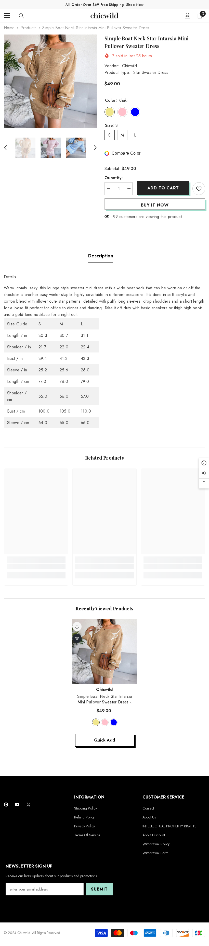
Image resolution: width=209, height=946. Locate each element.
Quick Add (104, 740)
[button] (5, 148)
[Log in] (187, 15)
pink (105, 722)
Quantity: (113, 178)
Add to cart (162, 188)
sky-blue (113, 722)
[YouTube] (17, 804)
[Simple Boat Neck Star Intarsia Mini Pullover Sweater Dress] (104, 651)
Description (100, 256)
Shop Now (134, 4)
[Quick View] (77, 638)
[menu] (7, 16)
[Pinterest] (6, 804)
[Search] (21, 16)
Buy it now (155, 205)
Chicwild (129, 66)
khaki (96, 722)
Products (28, 28)
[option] (50, 81)
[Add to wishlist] (198, 188)
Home (9, 28)
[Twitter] (28, 804)
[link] (36, 566)
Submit (99, 889)
